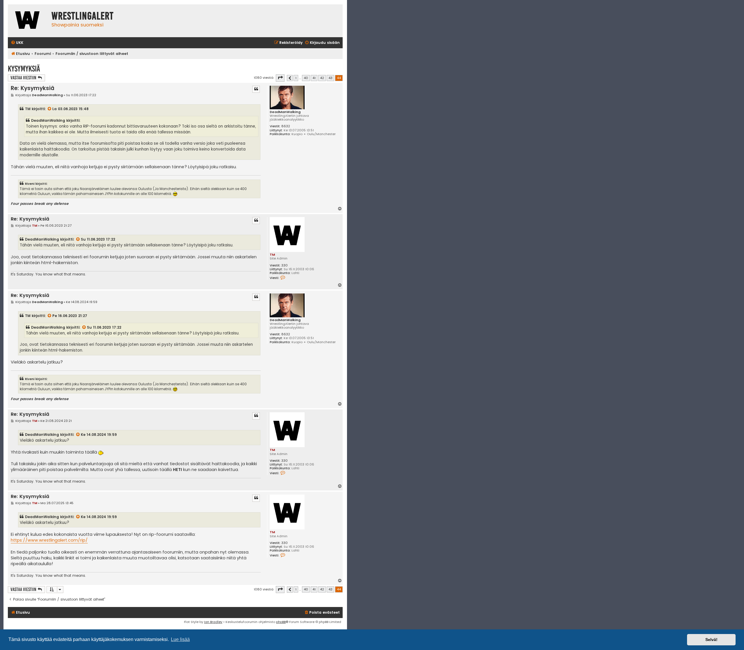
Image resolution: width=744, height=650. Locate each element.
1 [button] (295, 78)
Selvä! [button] (711, 639)
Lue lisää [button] (180, 639)
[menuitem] (17, 43)
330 (284, 265)
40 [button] (306, 78)
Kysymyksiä (24, 68)
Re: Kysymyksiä (32, 88)
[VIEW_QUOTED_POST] (49, 109)
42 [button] (322, 78)
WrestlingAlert (82, 16)
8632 (285, 126)
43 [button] (330, 78)
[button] (280, 77)
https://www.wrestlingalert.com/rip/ (49, 540)
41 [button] (314, 78)
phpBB (281, 621)
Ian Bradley (213, 621)
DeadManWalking (285, 112)
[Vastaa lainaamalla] (256, 89)
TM (28, 108)
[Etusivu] (28, 21)
